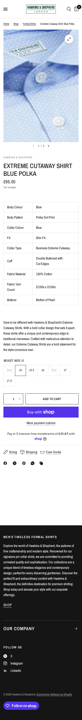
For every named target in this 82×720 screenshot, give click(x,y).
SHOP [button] (7, 605)
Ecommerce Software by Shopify (54, 694)
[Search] (69, 9)
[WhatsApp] (33, 463)
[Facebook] (6, 463)
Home (6, 24)
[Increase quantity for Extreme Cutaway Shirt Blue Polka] (19, 399)
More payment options (41, 423)
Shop (15, 24)
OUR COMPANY (19, 628)
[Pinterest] (25, 463)
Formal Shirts (29, 24)
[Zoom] (69, 39)
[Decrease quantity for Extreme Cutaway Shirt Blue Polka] (7, 399)
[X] (15, 463)
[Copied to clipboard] (42, 463)
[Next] (48, 146)
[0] (76, 9)
